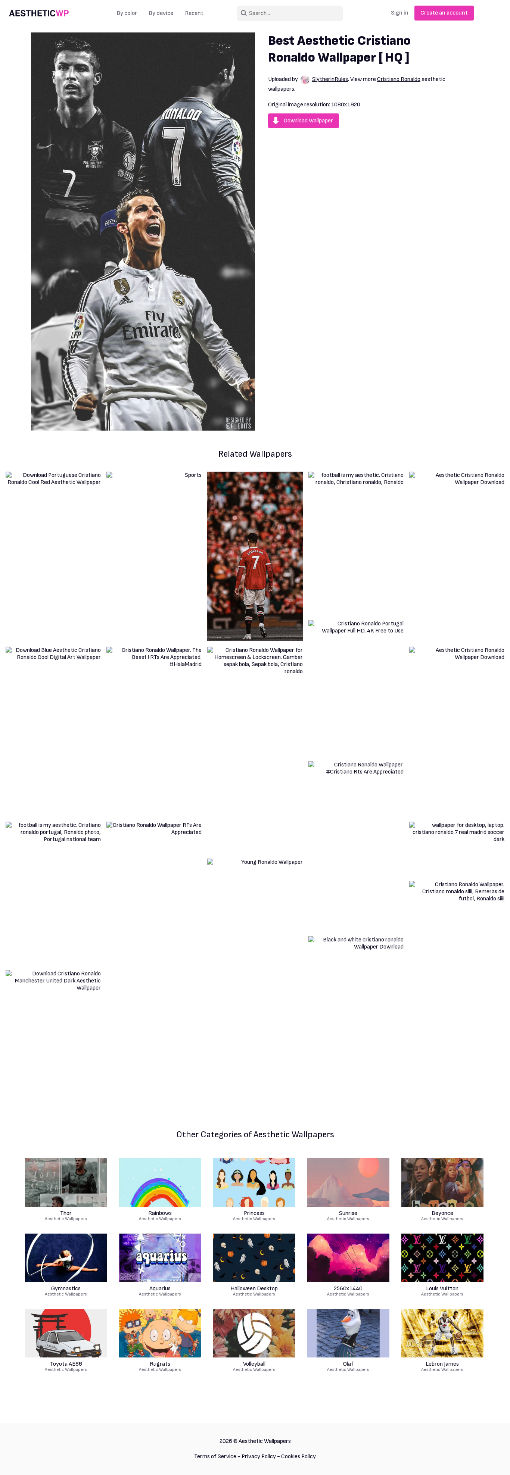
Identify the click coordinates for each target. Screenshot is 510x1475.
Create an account (444, 12)
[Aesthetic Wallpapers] (39, 13)
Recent (194, 13)
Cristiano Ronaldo (398, 79)
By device (161, 13)
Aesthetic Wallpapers (66, 1216)
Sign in (399, 12)
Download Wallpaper (308, 120)
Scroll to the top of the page (491, 1460)
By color (127, 13)
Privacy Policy (259, 1456)
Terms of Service (215, 1456)
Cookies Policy (298, 1456)
